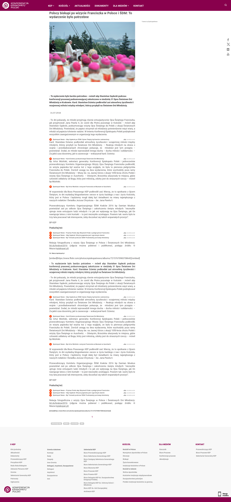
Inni (48, 479)
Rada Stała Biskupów (19, 466)
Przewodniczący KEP (18, 459)
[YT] (228, 54)
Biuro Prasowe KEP (91, 471)
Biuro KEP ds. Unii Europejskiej (95, 488)
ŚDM (81, 423)
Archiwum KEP (89, 491)
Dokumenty (15, 456)
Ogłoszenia (15, 482)
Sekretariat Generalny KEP (21, 475)
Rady (49, 456)
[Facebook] (228, 39)
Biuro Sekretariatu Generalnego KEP (98, 465)
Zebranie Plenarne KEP (19, 469)
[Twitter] (228, 44)
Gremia (13, 472)
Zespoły (50, 459)
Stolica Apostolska (130, 472)
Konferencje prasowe (167, 456)
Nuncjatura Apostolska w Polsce (135, 453)
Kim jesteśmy (16, 449)
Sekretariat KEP (90, 449)
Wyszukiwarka (226, 5)
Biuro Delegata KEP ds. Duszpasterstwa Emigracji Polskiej (99, 479)
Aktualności (15, 453)
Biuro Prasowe (164, 453)
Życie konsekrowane (130, 462)
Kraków (66, 423)
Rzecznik (162, 449)
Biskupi (125, 459)
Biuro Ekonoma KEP (91, 468)
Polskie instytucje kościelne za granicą (137, 482)
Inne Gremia (52, 462)
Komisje (50, 453)
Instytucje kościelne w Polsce (134, 466)
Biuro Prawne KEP (90, 474)
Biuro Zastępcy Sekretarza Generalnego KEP (99, 460)
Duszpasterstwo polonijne (133, 479)
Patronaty (14, 479)
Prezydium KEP (16, 462)
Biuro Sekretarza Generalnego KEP (97, 456)
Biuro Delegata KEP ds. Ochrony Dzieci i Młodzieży (99, 484)
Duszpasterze (52, 475)
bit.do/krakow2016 (58, 245)
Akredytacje (164, 459)
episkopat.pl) (62, 248)
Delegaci (50, 469)
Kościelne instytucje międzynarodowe (137, 475)
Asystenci (51, 472)
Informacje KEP (56, 423)
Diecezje (126, 456)
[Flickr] (228, 49)
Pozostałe (74, 423)
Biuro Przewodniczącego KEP (95, 453)
